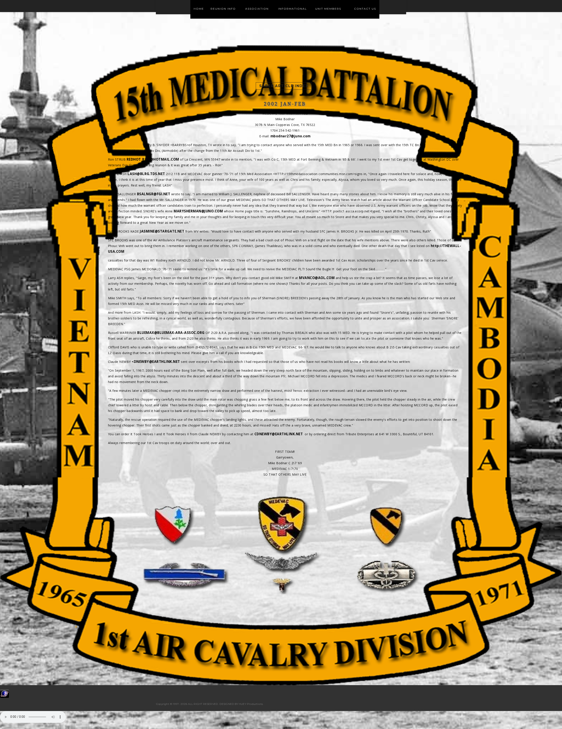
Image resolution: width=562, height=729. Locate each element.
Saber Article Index (283, 86)
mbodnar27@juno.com (290, 136)
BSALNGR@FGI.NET (153, 194)
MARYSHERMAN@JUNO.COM (198, 211)
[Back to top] (549, 716)
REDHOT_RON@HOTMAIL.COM (153, 159)
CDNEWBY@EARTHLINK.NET (278, 434)
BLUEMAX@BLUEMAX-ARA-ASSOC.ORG (171, 332)
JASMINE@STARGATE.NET (162, 231)
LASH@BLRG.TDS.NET (146, 174)
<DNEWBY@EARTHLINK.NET (156, 361)
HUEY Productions (251, 704)
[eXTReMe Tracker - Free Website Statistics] (4, 693)
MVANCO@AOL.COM (317, 278)
